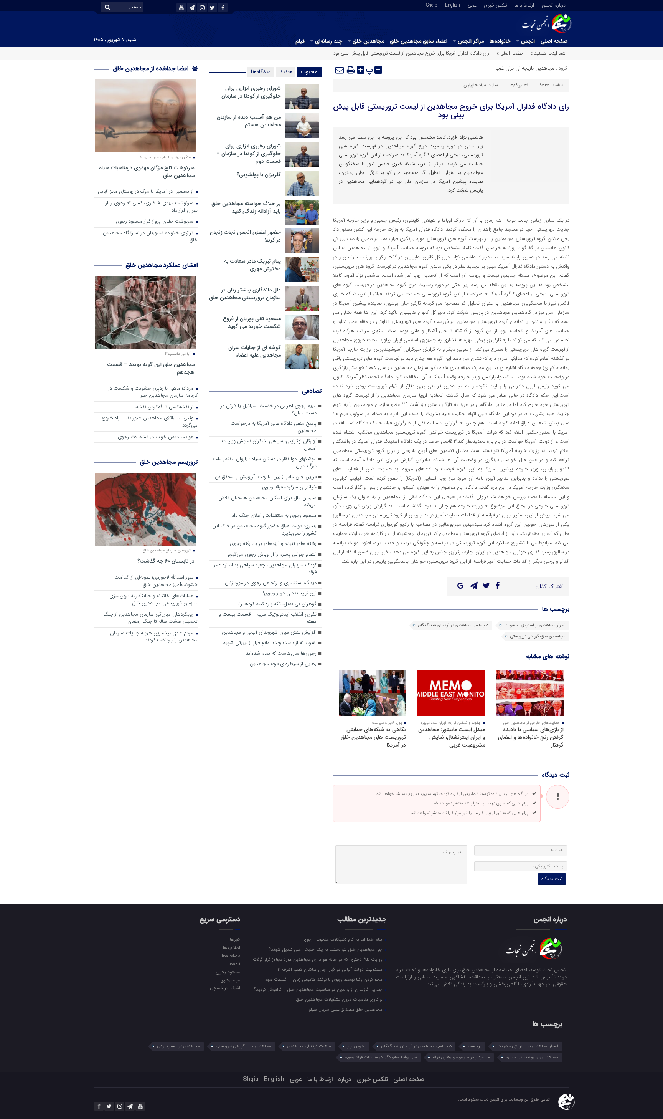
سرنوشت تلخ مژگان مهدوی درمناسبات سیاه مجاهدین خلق (147, 171)
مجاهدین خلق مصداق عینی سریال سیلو (346, 1009)
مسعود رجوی (228, 971)
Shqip (431, 5)
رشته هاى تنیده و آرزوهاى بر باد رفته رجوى (273, 544)
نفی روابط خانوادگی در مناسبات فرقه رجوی (381, 1057)
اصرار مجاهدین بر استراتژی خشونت (535, 625)
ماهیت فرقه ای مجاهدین (309, 1046)
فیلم (300, 41)
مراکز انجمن (471, 41)
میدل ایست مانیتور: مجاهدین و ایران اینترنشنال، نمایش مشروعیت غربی (451, 737)
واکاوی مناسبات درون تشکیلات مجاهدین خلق (340, 999)
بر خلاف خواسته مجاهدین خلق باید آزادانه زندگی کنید (246, 207)
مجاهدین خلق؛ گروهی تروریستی (538, 636)
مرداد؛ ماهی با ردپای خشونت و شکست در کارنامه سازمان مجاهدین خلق (153, 392)
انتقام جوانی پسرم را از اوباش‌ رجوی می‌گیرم (272, 554)
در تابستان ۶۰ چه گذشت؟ (166, 561)
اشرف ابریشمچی (225, 987)
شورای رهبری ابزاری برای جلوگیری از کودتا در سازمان (251, 92)
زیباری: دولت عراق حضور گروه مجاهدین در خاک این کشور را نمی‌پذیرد (264, 530)
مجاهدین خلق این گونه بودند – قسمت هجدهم (151, 368)
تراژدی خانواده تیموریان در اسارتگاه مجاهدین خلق (150, 237)
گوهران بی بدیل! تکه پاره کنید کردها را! (277, 604)
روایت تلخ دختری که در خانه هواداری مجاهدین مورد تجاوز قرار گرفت (318, 959)
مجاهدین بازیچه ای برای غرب (524, 68)
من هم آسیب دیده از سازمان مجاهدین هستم (249, 121)
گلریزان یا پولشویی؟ (259, 174)
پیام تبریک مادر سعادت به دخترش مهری (252, 265)
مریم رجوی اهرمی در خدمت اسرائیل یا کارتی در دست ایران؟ (269, 409)
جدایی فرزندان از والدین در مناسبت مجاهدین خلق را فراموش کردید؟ (319, 989)
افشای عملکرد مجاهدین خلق (161, 265)
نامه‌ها (234, 963)
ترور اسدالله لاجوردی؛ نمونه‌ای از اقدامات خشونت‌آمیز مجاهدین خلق (156, 581)
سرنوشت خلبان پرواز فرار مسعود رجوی (155, 221)
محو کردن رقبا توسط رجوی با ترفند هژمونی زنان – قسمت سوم (324, 979)
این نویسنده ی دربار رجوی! (290, 593)
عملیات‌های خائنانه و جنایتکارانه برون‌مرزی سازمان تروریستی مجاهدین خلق (153, 600)
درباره (344, 1079)
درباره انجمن (554, 5)
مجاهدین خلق (368, 41)
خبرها (235, 939)
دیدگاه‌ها (260, 71)
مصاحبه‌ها (231, 955)
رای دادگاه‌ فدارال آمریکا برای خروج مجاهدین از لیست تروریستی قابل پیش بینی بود (451, 111)
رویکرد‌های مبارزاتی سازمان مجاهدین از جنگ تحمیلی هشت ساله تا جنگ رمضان (150, 618)
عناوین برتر (356, 1046)
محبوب (309, 71)
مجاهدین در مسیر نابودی (178, 1046)
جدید (286, 71)
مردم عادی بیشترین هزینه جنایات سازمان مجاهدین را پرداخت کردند (154, 637)
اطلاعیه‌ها (231, 947)
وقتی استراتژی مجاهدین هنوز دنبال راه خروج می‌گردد (150, 422)
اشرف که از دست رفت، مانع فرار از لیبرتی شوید (270, 643)
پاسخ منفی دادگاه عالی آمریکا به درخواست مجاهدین (274, 427)
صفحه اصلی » (510, 53)
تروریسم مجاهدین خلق (169, 462)
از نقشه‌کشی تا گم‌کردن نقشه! (165, 407)
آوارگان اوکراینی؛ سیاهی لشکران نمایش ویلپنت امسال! (269, 445)
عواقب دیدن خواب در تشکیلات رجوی (156, 437)
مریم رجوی (230, 979)
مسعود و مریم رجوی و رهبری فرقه (461, 1057)
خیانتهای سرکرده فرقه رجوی (289, 487)
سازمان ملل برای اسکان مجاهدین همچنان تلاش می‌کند (267, 502)
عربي (472, 5)
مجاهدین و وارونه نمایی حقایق (532, 1057)
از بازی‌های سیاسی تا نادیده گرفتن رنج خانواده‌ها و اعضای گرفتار (531, 737)
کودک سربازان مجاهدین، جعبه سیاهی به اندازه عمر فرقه (265, 569)
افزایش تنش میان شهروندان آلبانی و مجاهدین (269, 632)
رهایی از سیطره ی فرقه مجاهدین (283, 664)
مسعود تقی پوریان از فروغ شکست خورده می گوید (252, 323)
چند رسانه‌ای (328, 41)
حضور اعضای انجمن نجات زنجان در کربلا (245, 236)
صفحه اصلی (554, 41)
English (452, 5)
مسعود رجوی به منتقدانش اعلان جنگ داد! (274, 516)
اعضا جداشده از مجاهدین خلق (151, 68)
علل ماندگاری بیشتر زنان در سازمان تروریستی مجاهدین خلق (245, 294)
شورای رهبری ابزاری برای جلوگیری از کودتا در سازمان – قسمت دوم (248, 154)
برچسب (474, 1046)
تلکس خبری (495, 5)
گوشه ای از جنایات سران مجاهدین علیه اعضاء (254, 351)
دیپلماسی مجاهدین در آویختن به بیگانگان (453, 625)
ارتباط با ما (524, 5)
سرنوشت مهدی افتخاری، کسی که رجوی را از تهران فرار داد (152, 207)
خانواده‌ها (500, 41)
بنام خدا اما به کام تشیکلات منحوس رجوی (343, 939)
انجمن (528, 41)
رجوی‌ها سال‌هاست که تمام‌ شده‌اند (281, 653)
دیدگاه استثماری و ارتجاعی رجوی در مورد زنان (271, 583)
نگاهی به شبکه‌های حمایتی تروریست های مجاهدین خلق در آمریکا (373, 737)
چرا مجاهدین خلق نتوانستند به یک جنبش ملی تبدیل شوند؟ (326, 949)
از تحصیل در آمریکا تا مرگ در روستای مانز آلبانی (146, 191)
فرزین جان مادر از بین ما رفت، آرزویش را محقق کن (266, 477)
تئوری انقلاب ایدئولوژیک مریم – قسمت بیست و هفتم (268, 618)
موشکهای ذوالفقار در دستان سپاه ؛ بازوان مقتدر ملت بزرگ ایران (265, 462)
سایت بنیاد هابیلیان (480, 85)
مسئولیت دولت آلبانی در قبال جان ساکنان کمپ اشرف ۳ (330, 969)
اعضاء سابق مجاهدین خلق (418, 41)
